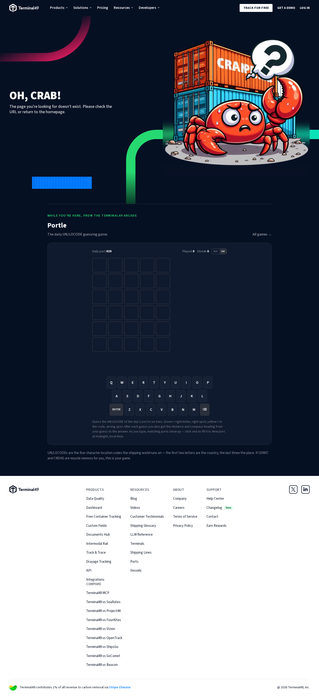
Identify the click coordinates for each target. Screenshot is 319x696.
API (88, 570)
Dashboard (94, 507)
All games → (262, 234)
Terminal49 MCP (97, 593)
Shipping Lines (141, 552)
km (216, 251)
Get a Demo (286, 8)
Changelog (218, 507)
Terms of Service (185, 516)
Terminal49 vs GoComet (103, 656)
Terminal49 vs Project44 (103, 610)
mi (223, 251)
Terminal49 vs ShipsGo (102, 646)
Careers (178, 507)
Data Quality (95, 498)
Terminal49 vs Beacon (102, 664)
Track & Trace (96, 552)
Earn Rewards (216, 525)
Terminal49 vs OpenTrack (104, 638)
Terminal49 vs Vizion (100, 628)
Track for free (256, 8)
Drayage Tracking (98, 561)
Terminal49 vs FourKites (103, 620)
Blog (133, 498)
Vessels (136, 570)
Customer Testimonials (147, 516)
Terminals (137, 543)
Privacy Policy (183, 525)
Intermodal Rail (97, 543)
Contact (212, 516)
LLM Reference (141, 534)
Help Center (215, 498)
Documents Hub (98, 534)
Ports (134, 561)
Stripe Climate (120, 687)
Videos (135, 507)
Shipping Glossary (143, 525)
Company (180, 498)
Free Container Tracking (103, 516)
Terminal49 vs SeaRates (103, 602)
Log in (305, 8)
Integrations (95, 579)
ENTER (116, 409)
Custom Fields (96, 525)
